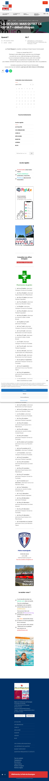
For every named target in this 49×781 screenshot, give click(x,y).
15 (31, 98)
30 (25, 92)
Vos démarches (20, 130)
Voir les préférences (24, 397)
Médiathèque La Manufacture (35, 41)
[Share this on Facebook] (6, 70)
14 (28, 98)
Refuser (24, 393)
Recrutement (17, 762)
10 (16, 98)
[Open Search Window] (47, 14)
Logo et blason (18, 764)
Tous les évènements (24, 115)
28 (19, 92)
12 (22, 98)
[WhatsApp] (10, 70)
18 (19, 101)
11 (19, 98)
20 (25, 101)
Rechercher (30, 715)
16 (34, 98)
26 (22, 104)
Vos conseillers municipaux (6, 14)
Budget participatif (26, 14)
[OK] (32, 153)
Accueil (2, 20)
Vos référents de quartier (16, 14)
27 (16, 92)
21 (28, 101)
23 (34, 101)
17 (16, 101)
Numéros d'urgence (19, 766)
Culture (14, 20)
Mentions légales (18, 767)
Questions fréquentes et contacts (37, 14)
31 (28, 92)
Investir (17, 139)
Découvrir (18, 136)
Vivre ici (17, 133)
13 (25, 98)
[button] (47, 10)
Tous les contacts (18, 758)
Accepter (24, 390)
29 (22, 92)
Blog (16, 145)
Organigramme (18, 760)
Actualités (18, 127)
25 (19, 104)
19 (22, 101)
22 (31, 101)
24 (16, 104)
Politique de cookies (23, 400)
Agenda (17, 142)
